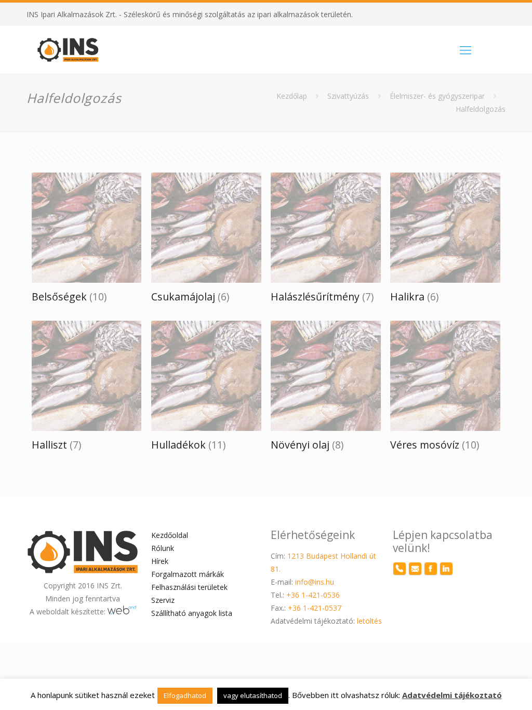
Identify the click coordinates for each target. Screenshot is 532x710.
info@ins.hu (314, 582)
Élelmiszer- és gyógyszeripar (437, 96)
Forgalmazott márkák (187, 574)
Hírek (159, 561)
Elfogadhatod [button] (185, 695)
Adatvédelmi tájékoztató (452, 695)
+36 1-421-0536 (313, 595)
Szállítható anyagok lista (191, 613)
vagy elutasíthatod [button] (252, 695)
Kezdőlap (291, 96)
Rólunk (162, 548)
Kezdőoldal (169, 535)
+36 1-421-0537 (314, 608)
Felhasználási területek (189, 587)
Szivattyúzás (348, 96)
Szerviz (163, 600)
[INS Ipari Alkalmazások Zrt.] (68, 49)
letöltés (368, 621)
